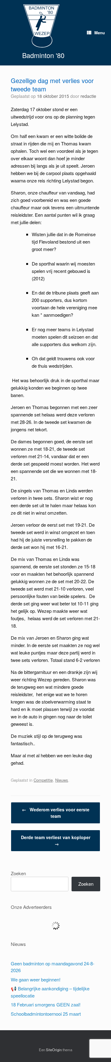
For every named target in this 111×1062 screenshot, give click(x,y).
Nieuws (61, 780)
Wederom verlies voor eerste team (55, 812)
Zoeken (18, 873)
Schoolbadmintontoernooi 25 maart (46, 1013)
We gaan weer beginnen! (35, 979)
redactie (88, 96)
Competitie (43, 780)
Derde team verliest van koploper (55, 840)
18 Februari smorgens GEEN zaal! (45, 1004)
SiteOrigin (54, 1049)
